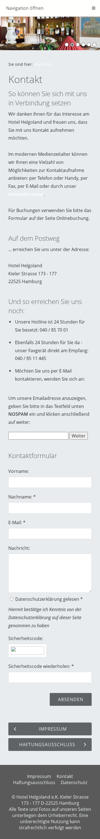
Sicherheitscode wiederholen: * (41, 666)
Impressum (39, 776)
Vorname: (18, 471)
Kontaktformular (26, 194)
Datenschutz (74, 782)
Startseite (43, 64)
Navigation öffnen (25, 8)
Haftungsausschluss (34, 782)
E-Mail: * (17, 522)
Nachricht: (19, 548)
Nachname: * (22, 497)
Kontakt (65, 776)
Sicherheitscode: (25, 638)
